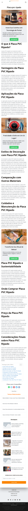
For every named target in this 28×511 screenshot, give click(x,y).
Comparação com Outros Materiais (10, 372)
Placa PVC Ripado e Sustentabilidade (10, 375)
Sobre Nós (14, 490)
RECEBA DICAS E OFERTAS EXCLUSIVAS (14, 475)
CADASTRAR (14, 482)
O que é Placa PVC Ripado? (8, 366)
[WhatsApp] (8, 499)
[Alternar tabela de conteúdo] (20, 365)
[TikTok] (12, 499)
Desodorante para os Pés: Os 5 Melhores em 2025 (17, 468)
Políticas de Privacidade (14, 491)
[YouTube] (19, 499)
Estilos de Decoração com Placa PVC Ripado (12, 371)
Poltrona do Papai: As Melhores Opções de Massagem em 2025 (16, 433)
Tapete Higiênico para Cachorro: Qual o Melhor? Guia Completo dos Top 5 (17, 452)
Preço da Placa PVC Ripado (8, 378)
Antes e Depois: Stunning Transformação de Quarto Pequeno (17, 425)
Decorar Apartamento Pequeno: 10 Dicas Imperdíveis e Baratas (16, 461)
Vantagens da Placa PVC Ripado (9, 368)
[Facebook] (17, 499)
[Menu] (2, 2)
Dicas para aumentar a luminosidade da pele (13, 409)
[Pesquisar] (25, 2)
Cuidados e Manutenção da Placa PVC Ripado (12, 374)
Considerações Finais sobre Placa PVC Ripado (12, 379)
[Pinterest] (10, 499)
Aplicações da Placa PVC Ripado (9, 369)
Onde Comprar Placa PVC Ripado (9, 376)
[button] (9, 387)
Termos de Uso (14, 493)
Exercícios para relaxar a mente (10, 403)
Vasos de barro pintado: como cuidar (12, 414)
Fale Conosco (14, 495)
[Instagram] (15, 499)
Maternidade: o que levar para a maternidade (14, 398)
